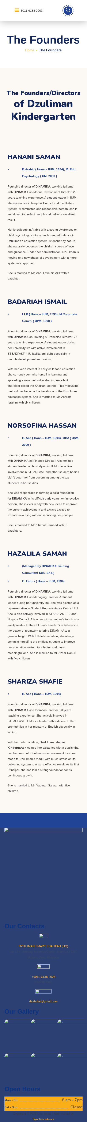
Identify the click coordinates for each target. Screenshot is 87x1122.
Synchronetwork (43, 1119)
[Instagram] (44, 916)
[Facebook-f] (32, 916)
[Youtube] (21, 916)
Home (29, 50)
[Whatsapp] (9, 916)
